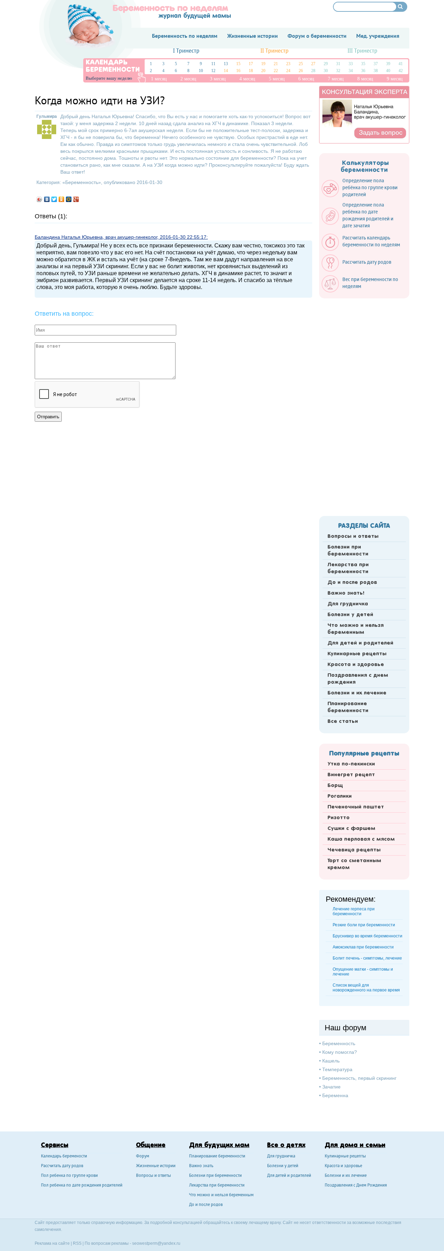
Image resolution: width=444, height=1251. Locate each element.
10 (201, 70)
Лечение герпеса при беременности (354, 911)
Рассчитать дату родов (62, 1166)
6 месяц (306, 78)
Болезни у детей (350, 614)
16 (238, 70)
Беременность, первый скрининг (359, 1078)
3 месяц (218, 78)
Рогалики (339, 796)
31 (338, 63)
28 (313, 70)
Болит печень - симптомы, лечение (367, 958)
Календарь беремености (64, 1156)
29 (326, 63)
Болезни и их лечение (356, 693)
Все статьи (342, 721)
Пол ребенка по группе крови (69, 1176)
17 (251, 63)
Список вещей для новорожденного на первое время (366, 987)
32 (338, 70)
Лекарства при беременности (348, 568)
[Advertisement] (364, 405)
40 (388, 70)
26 (301, 70)
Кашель (331, 1061)
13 (226, 63)
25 (301, 63)
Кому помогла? (339, 1052)
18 (251, 70)
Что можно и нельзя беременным (355, 629)
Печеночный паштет (355, 807)
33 (351, 63)
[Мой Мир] (68, 199)
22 (276, 70)
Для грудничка (347, 604)
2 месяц (188, 78)
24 (288, 70)
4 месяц (247, 78)
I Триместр (186, 51)
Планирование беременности (347, 707)
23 (288, 63)
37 (376, 63)
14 (226, 70)
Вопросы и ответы (352, 536)
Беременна (335, 1095)
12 (213, 70)
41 (401, 63)
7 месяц (336, 78)
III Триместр (362, 51)
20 (263, 70)
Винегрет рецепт (351, 774)
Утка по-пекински (351, 764)
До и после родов (352, 582)
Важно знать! (345, 593)
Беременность (81, 182)
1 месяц (159, 78)
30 (326, 70)
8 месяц (365, 78)
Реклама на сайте (52, 1243)
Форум (142, 1156)
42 (401, 70)
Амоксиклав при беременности (363, 947)
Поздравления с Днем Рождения (356, 1185)
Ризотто (338, 817)
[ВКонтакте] (47, 199)
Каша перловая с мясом (361, 839)
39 (388, 63)
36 (363, 70)
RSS (77, 1243)
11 (213, 63)
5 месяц (277, 78)
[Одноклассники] (61, 199)
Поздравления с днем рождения (357, 679)
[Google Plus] (76, 199)
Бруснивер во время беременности (367, 936)
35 (363, 63)
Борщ (335, 785)
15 (238, 63)
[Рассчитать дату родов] (360, 270)
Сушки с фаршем (351, 828)
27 (313, 63)
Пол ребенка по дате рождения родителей (81, 1185)
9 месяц (395, 78)
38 (376, 70)
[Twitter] (54, 199)
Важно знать (201, 1166)
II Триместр (275, 51)
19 (263, 63)
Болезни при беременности (347, 551)
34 (351, 70)
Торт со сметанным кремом (354, 864)
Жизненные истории (156, 1166)
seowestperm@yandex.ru (156, 1243)
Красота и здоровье (355, 664)
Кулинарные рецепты (356, 653)
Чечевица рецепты (354, 850)
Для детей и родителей (360, 643)
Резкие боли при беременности (364, 924)
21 (276, 63)
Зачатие (331, 1087)
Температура (337, 1069)
